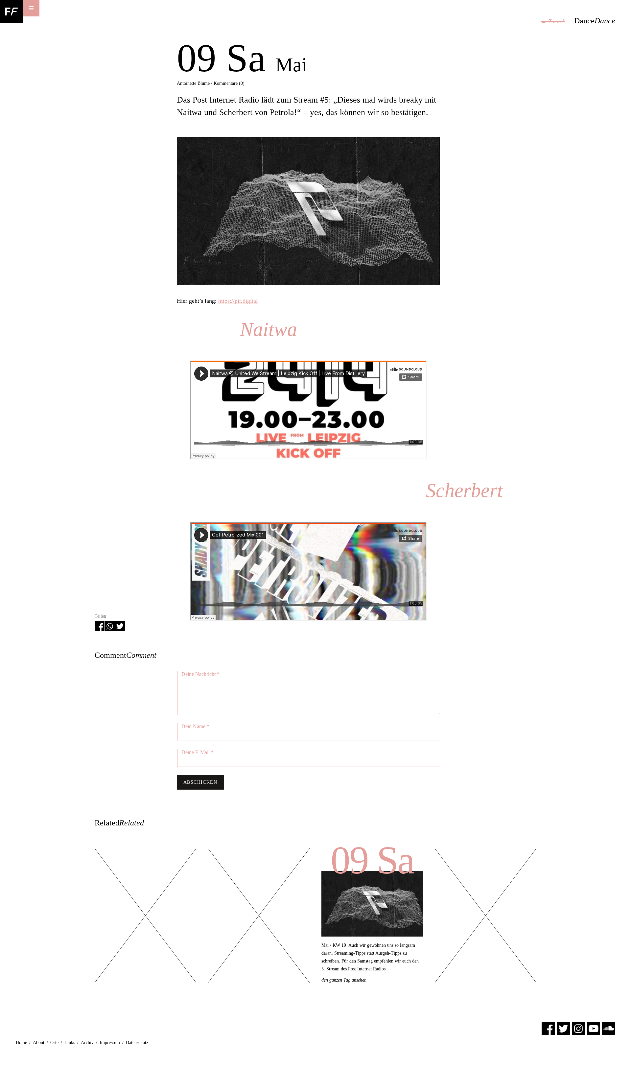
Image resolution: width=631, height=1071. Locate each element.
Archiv (87, 1042)
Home (21, 1042)
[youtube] (593, 1028)
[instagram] (578, 1028)
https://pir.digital (238, 301)
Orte (54, 1042)
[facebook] (548, 1028)
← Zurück (553, 21)
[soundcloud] (608, 1028)
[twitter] (563, 1028)
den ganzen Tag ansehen (343, 980)
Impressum (110, 1042)
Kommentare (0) (229, 83)
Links (69, 1042)
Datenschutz (137, 1042)
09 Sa (372, 860)
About (38, 1042)
